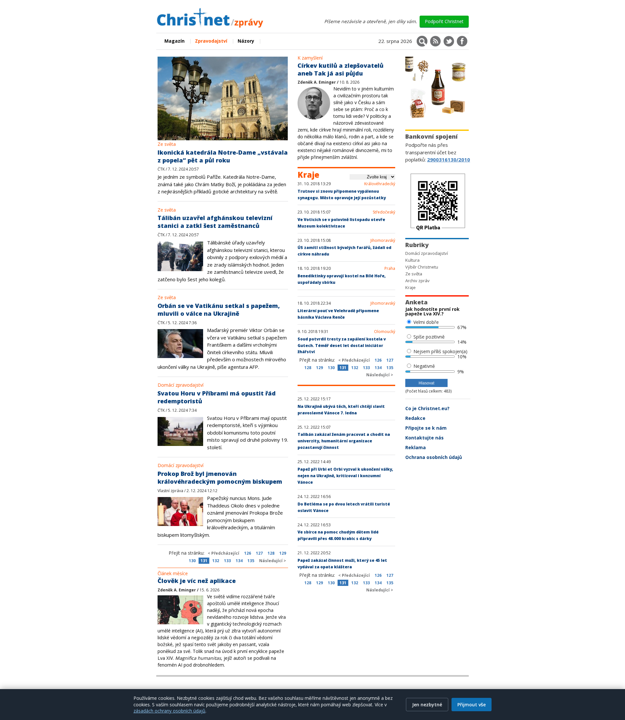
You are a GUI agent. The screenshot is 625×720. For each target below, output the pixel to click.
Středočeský (384, 212)
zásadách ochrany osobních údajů (169, 711)
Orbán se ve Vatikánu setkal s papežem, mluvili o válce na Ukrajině (219, 309)
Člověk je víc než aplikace (197, 581)
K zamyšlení (310, 58)
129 (282, 553)
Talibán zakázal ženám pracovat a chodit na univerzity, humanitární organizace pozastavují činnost (344, 441)
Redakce (415, 418)
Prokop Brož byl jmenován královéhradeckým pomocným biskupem (220, 477)
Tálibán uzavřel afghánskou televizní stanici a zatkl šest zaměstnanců (215, 221)
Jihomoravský (382, 240)
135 (250, 560)
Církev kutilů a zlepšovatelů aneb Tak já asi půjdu (340, 69)
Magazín (174, 41)
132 (215, 560)
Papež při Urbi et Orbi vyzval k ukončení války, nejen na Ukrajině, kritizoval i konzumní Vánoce (345, 475)
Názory (246, 41)
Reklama (415, 447)
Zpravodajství (211, 41)
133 (227, 560)
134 (239, 560)
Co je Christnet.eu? (427, 408)
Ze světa (167, 144)
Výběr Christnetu (421, 267)
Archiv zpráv (417, 281)
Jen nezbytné (427, 704)
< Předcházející (223, 553)
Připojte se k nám (426, 428)
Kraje (410, 287)
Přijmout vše (471, 704)
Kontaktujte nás (424, 438)
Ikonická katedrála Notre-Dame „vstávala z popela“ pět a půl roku (223, 156)
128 (271, 553)
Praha (389, 268)
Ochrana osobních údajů (433, 457)
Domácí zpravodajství (180, 385)
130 (192, 560)
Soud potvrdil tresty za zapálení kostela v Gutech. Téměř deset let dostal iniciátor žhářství (342, 345)
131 (204, 560)
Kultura (412, 260)
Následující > (272, 560)
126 (247, 553)
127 (259, 553)
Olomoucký (384, 331)
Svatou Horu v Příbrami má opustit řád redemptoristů (217, 397)
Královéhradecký (379, 184)
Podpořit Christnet (444, 21)
